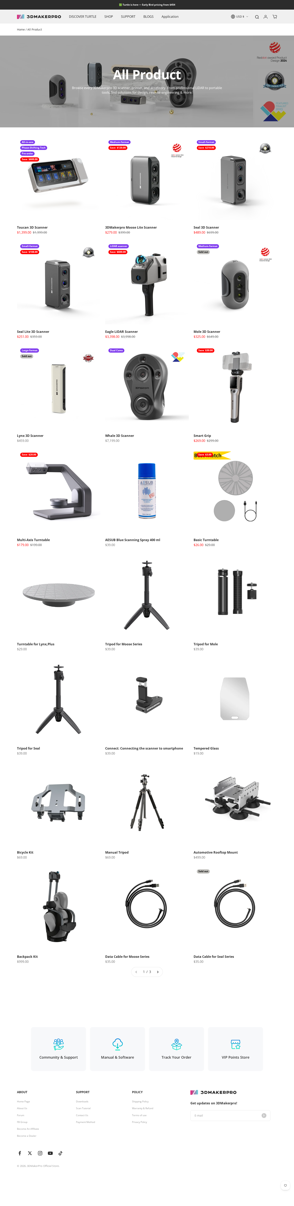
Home (21, 29)
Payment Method (85, 1122)
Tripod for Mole (206, 644)
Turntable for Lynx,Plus (35, 644)
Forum (20, 1115)
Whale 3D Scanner (119, 435)
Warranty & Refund (142, 1108)
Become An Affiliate (28, 1129)
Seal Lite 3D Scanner (33, 331)
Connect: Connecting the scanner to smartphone (144, 748)
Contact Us (82, 1115)
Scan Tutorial (83, 1108)
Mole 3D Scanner (207, 331)
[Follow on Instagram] (40, 1153)
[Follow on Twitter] (30, 1153)
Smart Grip (202, 435)
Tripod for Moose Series (123, 644)
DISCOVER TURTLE (82, 16)
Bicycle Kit (25, 852)
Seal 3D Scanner (206, 227)
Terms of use (139, 1115)
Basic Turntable (206, 540)
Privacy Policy (139, 1122)
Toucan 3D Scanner (32, 227)
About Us (22, 1108)
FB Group (22, 1122)
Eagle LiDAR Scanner (121, 331)
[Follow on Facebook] (19, 1153)
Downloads (82, 1101)
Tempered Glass (206, 748)
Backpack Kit (27, 956)
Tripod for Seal (28, 748)
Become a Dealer (26, 1136)
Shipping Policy (140, 1101)
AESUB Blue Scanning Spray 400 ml (132, 540)
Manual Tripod (117, 852)
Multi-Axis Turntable (33, 540)
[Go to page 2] (158, 971)
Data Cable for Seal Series (214, 956)
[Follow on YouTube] (50, 1153)
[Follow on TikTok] (60, 1153)
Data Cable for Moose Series (127, 956)
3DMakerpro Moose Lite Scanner (131, 227)
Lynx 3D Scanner (30, 435)
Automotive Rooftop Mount (216, 852)
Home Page (23, 1101)
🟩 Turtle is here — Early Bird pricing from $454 (147, 4)
